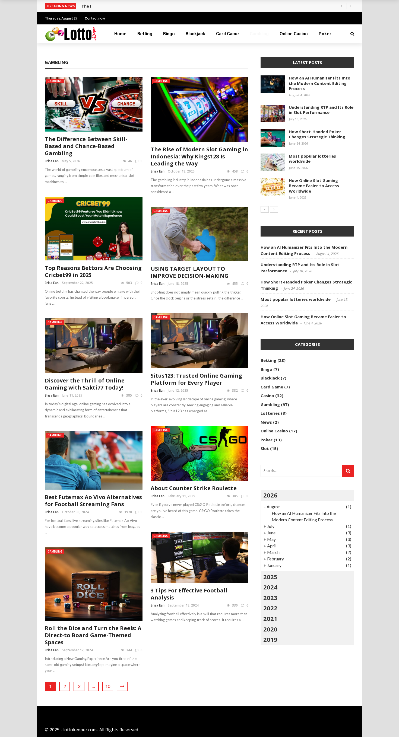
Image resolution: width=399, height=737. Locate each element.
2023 (270, 598)
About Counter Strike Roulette (194, 488)
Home (120, 33)
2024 (270, 587)
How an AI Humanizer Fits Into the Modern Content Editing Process (319, 83)
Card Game (227, 33)
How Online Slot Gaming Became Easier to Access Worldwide (314, 186)
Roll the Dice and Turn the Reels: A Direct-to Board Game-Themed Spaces (93, 635)
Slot (265, 448)
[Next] (274, 209)
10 (107, 686)
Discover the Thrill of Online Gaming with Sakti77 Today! (85, 384)
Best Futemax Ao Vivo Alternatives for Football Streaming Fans (93, 500)
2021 (270, 618)
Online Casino (294, 33)
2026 (270, 495)
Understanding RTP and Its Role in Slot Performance (321, 109)
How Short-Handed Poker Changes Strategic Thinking (317, 134)
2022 (270, 608)
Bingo (169, 33)
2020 (270, 629)
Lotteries (270, 413)
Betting (144, 33)
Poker (325, 33)
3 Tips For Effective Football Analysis (189, 594)
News (266, 422)
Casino (267, 395)
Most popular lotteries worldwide (312, 158)
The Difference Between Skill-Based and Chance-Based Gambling (86, 146)
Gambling (259, 33)
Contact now (95, 18)
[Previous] (265, 209)
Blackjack (195, 33)
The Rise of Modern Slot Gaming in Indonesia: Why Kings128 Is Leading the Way (199, 156)
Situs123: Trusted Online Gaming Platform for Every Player (196, 379)
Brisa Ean (52, 161)
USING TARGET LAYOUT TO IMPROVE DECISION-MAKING (190, 272)
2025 (270, 577)
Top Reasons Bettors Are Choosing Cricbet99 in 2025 (93, 271)
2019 (270, 639)
